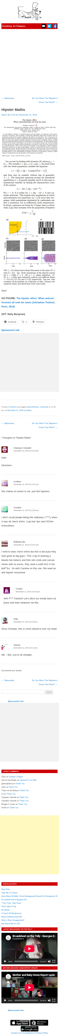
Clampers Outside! (22, 448)
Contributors (28, 1033)
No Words (5, 910)
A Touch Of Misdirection (11, 913)
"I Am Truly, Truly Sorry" (11, 903)
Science (13, 407)
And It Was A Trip (8, 906)
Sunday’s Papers (16, 777)
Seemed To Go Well (28, 780)
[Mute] (49, 961)
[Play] (5, 961)
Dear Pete (5, 889)
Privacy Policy (42, 1033)
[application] (29, 948)
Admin (4, 115)
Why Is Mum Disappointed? (12, 920)
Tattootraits (7, 98)
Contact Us (16, 1033)
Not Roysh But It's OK (10, 924)
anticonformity (33, 407)
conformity (44, 407)
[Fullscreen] (53, 961)
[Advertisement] (29, 61)
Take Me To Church (9, 893)
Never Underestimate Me (11, 917)
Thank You (20, 784)
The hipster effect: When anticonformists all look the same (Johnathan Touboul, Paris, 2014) (28, 302)
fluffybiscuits (19, 542)
